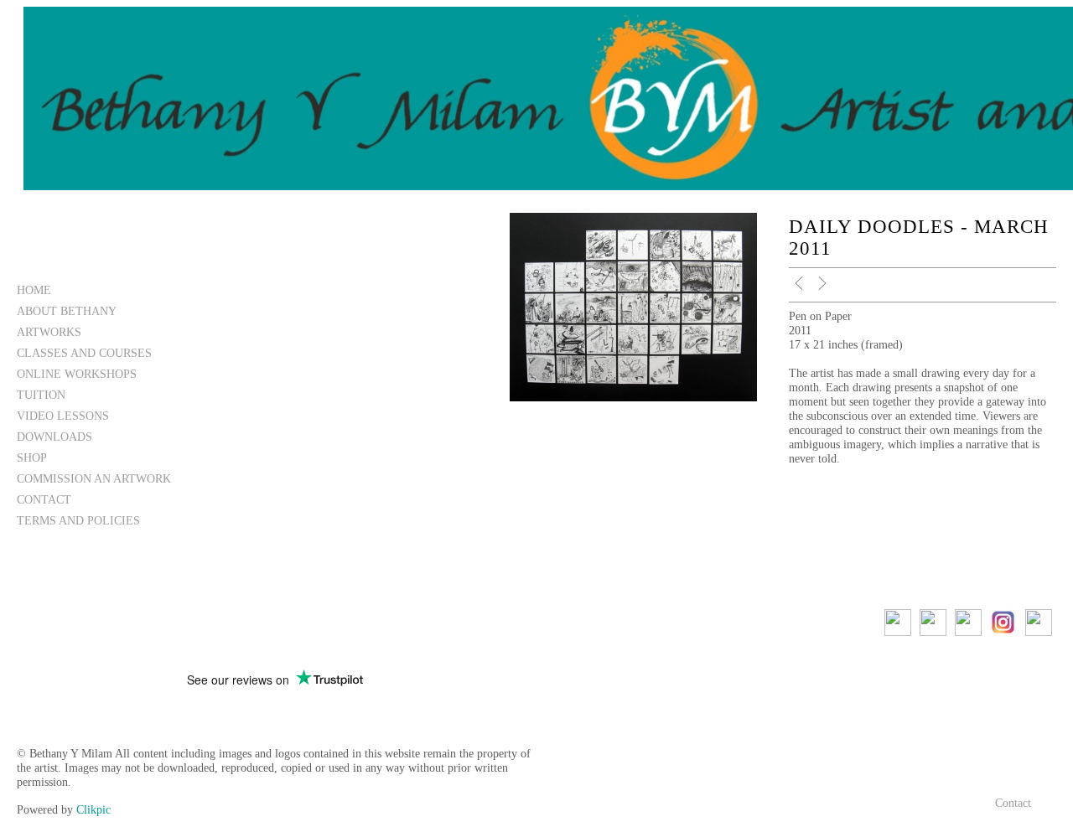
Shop (32, 457)
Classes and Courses (84, 352)
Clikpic (93, 809)
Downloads (54, 436)
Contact (44, 499)
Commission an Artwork (94, 478)
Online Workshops (77, 373)
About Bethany (67, 311)
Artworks (49, 332)
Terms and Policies (78, 520)
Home (34, 290)
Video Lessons (63, 415)
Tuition (41, 394)
